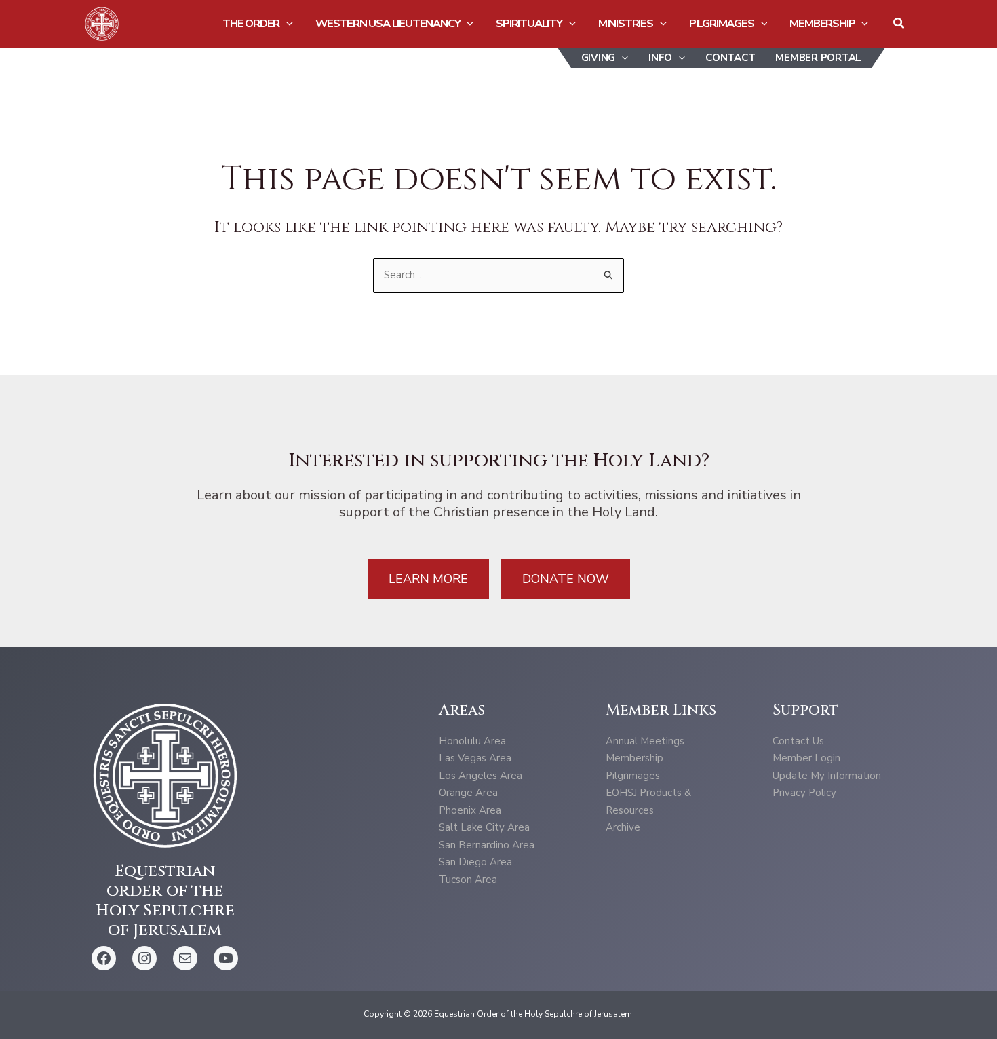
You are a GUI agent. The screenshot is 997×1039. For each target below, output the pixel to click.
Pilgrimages (721, 23)
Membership (822, 23)
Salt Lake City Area (484, 827)
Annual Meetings (645, 741)
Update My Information (827, 775)
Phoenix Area (470, 810)
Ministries (625, 23)
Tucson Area (468, 879)
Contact (730, 57)
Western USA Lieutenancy (387, 23)
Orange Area (468, 792)
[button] (286, 24)
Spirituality (529, 23)
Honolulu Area (472, 741)
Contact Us (798, 741)
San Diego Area (475, 862)
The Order (250, 23)
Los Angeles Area (480, 775)
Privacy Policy (804, 792)
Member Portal (818, 57)
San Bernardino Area (486, 845)
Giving (598, 57)
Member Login (806, 758)
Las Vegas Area (475, 758)
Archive (623, 827)
